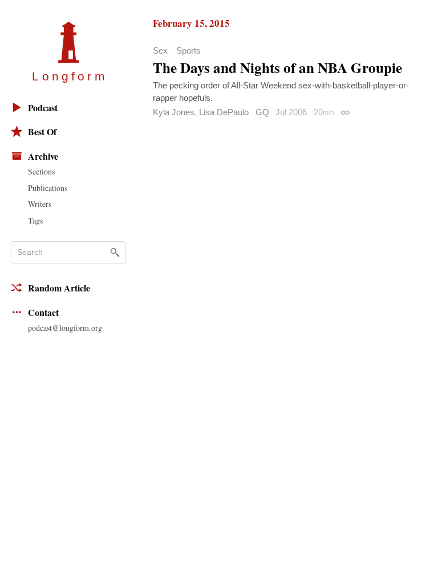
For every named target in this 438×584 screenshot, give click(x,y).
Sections (41, 171)
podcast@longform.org (65, 327)
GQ (262, 112)
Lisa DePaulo (224, 112)
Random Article (59, 287)
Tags (35, 220)
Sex (160, 50)
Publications (47, 187)
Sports (188, 50)
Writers (39, 203)
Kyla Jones (173, 112)
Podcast (43, 107)
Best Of (42, 131)
